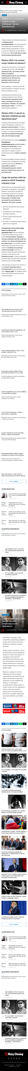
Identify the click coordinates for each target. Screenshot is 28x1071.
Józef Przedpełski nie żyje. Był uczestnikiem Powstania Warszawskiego (13, 392)
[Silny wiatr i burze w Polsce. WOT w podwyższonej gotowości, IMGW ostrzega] (14, 465)
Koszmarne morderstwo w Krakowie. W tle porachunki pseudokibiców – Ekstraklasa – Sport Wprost (15, 597)
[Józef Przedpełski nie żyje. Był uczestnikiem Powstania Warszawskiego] (14, 383)
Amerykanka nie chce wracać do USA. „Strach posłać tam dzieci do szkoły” (12, 310)
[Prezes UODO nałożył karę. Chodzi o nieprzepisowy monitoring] (14, 403)
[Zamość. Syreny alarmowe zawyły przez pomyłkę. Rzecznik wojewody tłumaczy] (4, 513)
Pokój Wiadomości (12, 30)
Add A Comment (14, 481)
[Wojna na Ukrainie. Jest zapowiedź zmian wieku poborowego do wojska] (4, 522)
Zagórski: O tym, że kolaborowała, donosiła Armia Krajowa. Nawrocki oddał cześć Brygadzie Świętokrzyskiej (13, 875)
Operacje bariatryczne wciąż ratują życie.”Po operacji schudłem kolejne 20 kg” (17, 495)
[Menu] (2, 2)
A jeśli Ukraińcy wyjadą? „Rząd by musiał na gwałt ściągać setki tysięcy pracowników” (13, 832)
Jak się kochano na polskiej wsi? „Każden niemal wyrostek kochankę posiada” (13, 811)
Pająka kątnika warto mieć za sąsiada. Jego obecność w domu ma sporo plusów (17, 504)
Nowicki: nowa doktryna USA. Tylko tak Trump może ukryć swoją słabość (12, 917)
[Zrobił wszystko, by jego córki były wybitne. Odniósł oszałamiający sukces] (14, 887)
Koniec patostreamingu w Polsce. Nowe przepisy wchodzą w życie (12, 351)
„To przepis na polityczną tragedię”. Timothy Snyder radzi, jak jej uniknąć (12, 791)
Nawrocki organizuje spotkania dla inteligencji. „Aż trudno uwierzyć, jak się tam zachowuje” (12, 853)
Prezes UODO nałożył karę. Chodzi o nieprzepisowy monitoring (11, 413)
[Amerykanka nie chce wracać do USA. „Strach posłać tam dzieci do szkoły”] (14, 300)
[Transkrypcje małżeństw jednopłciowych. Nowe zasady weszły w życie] (14, 321)
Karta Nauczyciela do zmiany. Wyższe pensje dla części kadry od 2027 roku (12, 372)
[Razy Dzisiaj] (15, 2)
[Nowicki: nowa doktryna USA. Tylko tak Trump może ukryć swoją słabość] (14, 908)
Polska (4, 15)
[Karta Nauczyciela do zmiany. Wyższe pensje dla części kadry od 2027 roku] (14, 362)
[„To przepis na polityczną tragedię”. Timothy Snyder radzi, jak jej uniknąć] (14, 781)
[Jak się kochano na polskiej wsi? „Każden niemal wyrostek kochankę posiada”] (14, 802)
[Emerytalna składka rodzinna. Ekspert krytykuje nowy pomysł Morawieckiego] (14, 444)
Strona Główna (4, 6)
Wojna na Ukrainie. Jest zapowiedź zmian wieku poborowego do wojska (17, 521)
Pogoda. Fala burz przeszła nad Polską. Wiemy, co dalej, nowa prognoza (12, 433)
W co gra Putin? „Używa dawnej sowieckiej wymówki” (14, 573)
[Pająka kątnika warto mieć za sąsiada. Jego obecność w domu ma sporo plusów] (4, 504)
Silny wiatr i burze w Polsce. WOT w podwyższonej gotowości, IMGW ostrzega (13, 474)
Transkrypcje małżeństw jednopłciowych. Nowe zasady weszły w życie (13, 330)
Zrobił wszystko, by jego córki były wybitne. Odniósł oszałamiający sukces (13, 897)
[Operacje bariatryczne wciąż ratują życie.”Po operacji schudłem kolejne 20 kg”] (4, 495)
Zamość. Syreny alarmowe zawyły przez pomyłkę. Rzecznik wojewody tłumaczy (17, 513)
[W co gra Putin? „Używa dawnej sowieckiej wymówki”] (14, 564)
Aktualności (6, 614)
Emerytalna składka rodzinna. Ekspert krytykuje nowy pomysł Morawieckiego (12, 454)
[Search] (26, 2)
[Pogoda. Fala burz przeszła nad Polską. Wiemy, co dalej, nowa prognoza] (14, 424)
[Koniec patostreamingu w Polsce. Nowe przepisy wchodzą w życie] (14, 341)
